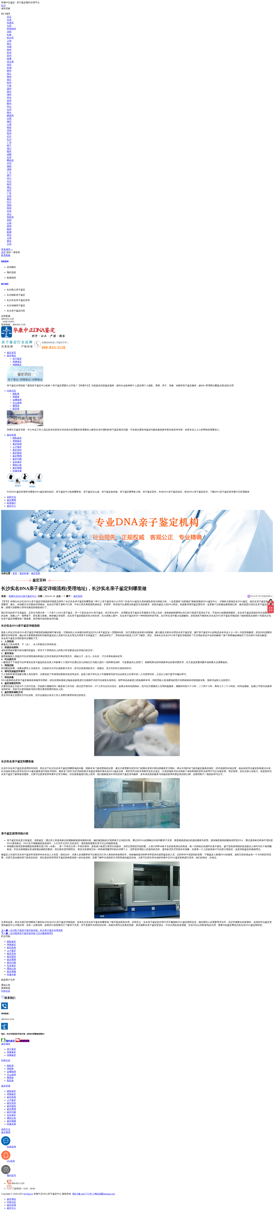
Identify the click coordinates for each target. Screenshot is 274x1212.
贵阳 (9, 220)
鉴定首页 (11, 352)
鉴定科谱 (11, 435)
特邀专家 (17, 471)
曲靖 (9, 229)
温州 (9, 88)
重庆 (9, 151)
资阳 (9, 205)
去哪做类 (17, 400)
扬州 (9, 70)
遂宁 (9, 175)
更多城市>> (7, 249)
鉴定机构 (17, 444)
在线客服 (5, 316)
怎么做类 (17, 403)
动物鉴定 (17, 364)
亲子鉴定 (17, 358)
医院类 (16, 409)
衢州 (9, 103)
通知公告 (17, 465)
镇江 (9, 73)
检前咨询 (5, 261)
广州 (9, 142)
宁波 (9, 85)
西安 (9, 241)
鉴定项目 (11, 355)
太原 (9, 25)
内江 (9, 178)
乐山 (9, 181)
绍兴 (9, 97)
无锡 (9, 46)
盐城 (9, 67)
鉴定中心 (11, 506)
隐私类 (16, 394)
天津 (9, 20)
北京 (9, 17)
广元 (9, 172)
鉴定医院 (17, 453)
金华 (9, 100)
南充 (9, 184)
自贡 (9, 157)
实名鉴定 (17, 462)
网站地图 (98, 1194)
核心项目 (5, 284)
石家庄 (10, 23)
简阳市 (10, 217)
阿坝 (9, 208)
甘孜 (9, 211)
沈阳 (9, 31)
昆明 (9, 226)
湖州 (9, 94)
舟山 (9, 106)
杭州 (9, 82)
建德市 (10, 115)
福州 (9, 121)
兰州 (9, 244)
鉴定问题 (17, 459)
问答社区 (11, 391)
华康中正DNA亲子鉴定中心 (23, 596)
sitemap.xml (109, 1194)
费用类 (16, 406)
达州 (9, 196)
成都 (9, 154)
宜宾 (9, 190)
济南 (9, 130)
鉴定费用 (17, 456)
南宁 (9, 145)
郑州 (9, 133)
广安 (9, 193)
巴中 (9, 202)
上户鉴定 (17, 447)
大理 (9, 238)
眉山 (9, 187)
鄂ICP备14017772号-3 (83, 1194)
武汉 (9, 136)
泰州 (9, 76)
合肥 (9, 118)
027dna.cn (28, 1194)
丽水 (9, 112)
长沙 (3, 5)
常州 (9, 52)
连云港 (10, 61)
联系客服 (5, 255)
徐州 (9, 49)
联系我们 (11, 503)
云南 (9, 223)
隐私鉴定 (17, 438)
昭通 (9, 232)
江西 (9, 124)
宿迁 (9, 79)
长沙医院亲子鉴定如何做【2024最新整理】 (27, 933)
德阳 (9, 166)
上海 (9, 40)
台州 (9, 109)
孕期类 (16, 397)
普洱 (9, 235)
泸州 (9, 163)
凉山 (9, 214)
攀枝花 (10, 160)
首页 (3, 252)
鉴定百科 (17, 450)
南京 (9, 43)
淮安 (9, 64)
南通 (9, 58)
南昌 (9, 127)
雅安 (9, 199)
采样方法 (11, 497)
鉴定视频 (17, 468)
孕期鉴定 (17, 441)
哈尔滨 (10, 37)
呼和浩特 (11, 28)
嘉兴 (9, 91)
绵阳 (9, 169)
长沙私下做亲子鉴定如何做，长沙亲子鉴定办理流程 (32, 930)
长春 (9, 34)
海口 (9, 148)
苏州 (9, 55)
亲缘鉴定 (17, 361)
